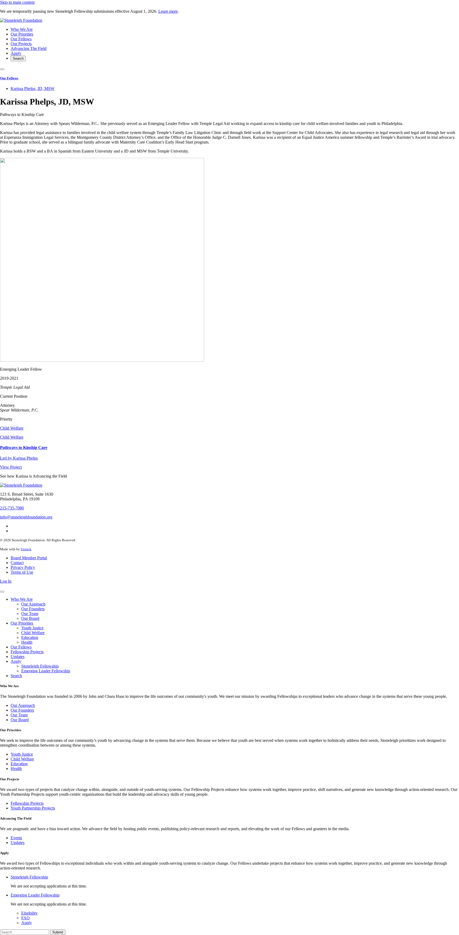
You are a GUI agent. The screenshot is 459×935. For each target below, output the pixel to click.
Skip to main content (17, 2)
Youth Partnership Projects (33, 808)
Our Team (29, 613)
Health (26, 642)
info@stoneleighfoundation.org (26, 517)
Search (18, 58)
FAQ (25, 918)
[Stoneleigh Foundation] (21, 20)
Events (16, 838)
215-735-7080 (12, 508)
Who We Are (22, 29)
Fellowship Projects (27, 652)
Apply (16, 53)
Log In (5, 581)
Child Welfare (11, 428)
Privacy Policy (23, 567)
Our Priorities (22, 34)
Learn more (168, 11)
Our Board (30, 618)
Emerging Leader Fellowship (45, 671)
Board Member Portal (29, 558)
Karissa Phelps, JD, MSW (32, 88)
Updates (17, 656)
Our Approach (33, 604)
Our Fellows (21, 39)
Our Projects (21, 43)
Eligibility (29, 913)
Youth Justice (32, 628)
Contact (17, 562)
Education (29, 637)
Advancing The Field (28, 48)
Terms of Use (22, 572)
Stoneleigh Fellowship (40, 666)
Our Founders (33, 609)
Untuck (26, 549)
